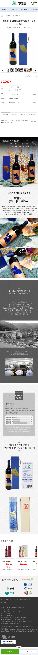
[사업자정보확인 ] (22, 617)
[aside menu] (2, 3)
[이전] (3, 70)
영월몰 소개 (7, 599)
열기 (19, 647)
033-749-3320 (8, 613)
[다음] (35, 70)
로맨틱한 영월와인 (13, 98)
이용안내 (3, 602)
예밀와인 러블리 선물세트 (26, 561)
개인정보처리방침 (25, 599)
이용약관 (15, 599)
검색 (36, 3)
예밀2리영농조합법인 (14, 102)
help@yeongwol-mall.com (24, 621)
